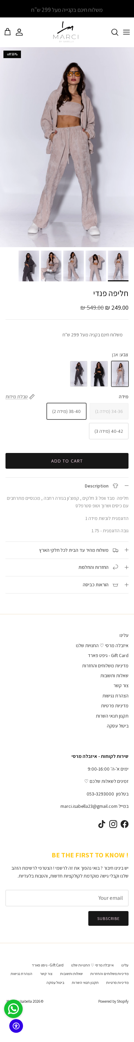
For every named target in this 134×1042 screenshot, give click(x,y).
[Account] (22, 32)
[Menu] (126, 32)
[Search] (111, 32)
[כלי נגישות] (16, 1026)
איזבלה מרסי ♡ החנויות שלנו (102, 645)
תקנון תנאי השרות (112, 716)
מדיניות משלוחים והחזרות (105, 666)
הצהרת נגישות (115, 696)
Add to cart (67, 461)
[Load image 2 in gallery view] (67, 147)
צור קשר (121, 685)
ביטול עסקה (118, 726)
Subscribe (108, 918)
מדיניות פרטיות (115, 706)
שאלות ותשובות (114, 675)
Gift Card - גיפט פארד (108, 655)
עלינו (124, 635)
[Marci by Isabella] (67, 32)
